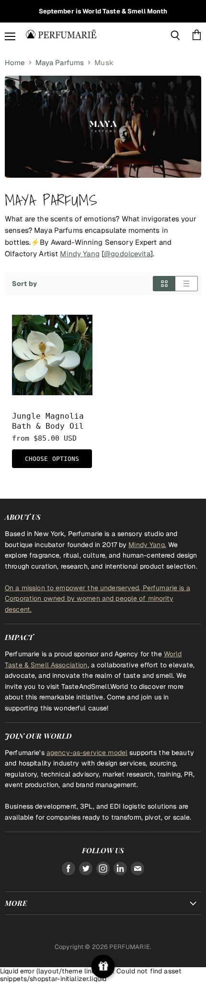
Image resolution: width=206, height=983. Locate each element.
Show (103, 966)
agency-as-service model (86, 752)
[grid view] (164, 283)
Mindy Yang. (147, 544)
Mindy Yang (79, 253)
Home (15, 62)
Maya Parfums (59, 62)
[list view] (186, 283)
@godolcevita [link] (127, 253)
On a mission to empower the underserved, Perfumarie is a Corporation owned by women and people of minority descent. (97, 598)
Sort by (24, 283)
